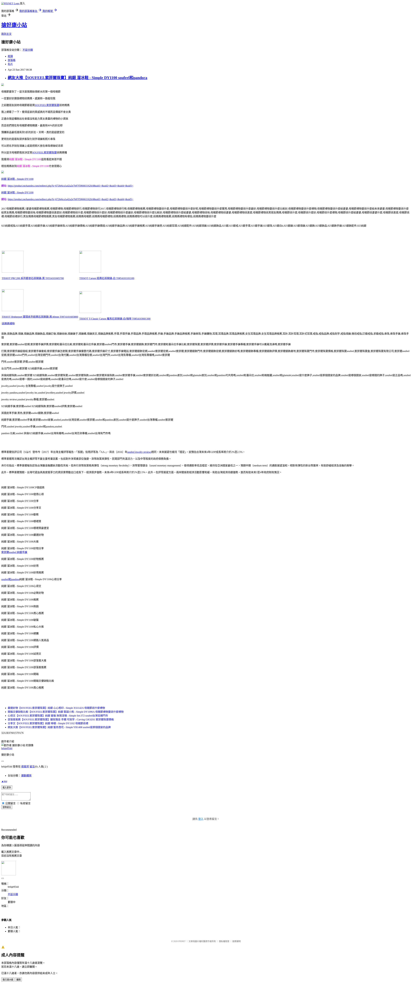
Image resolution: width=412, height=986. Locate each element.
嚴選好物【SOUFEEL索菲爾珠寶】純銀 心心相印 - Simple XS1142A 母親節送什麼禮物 (56, 708)
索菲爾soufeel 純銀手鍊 (14, 552)
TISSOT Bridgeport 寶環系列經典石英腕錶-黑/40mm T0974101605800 (40, 316)
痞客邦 (25, 766)
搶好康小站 (14, 25)
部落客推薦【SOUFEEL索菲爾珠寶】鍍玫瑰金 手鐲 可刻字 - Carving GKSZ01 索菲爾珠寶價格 (61, 719)
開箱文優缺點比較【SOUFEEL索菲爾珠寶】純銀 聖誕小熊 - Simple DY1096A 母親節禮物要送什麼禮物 (66, 711)
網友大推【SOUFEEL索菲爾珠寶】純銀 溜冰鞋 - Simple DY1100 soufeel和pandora (77, 78)
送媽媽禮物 (8, 323)
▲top (4, 781)
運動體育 (26, 775)
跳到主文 (6, 34)
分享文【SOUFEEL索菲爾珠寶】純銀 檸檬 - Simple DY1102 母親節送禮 (48, 723)
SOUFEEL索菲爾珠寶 (47, 105)
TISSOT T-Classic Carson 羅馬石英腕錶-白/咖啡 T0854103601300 (114, 318)
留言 (32, 766)
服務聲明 (236, 941)
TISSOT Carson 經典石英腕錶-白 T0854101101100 (106, 278)
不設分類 (28, 50)
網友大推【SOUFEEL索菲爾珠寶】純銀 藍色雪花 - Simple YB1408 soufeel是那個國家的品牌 (59, 727)
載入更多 (7, 787)
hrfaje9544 (6, 748)
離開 (18, 979)
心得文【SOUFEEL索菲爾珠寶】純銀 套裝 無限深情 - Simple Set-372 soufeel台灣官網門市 (58, 715)
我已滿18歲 (8, 979)
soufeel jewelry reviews (139, 452)
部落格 (11, 60)
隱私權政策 (224, 941)
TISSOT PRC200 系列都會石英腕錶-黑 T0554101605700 (33, 278)
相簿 (10, 56)
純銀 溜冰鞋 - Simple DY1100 (17, 179)
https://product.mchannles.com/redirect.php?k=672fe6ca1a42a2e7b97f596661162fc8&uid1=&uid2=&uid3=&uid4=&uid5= (70, 185)
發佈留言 (7, 807)
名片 (10, 64)
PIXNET (182, 941)
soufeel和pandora (10, 579)
